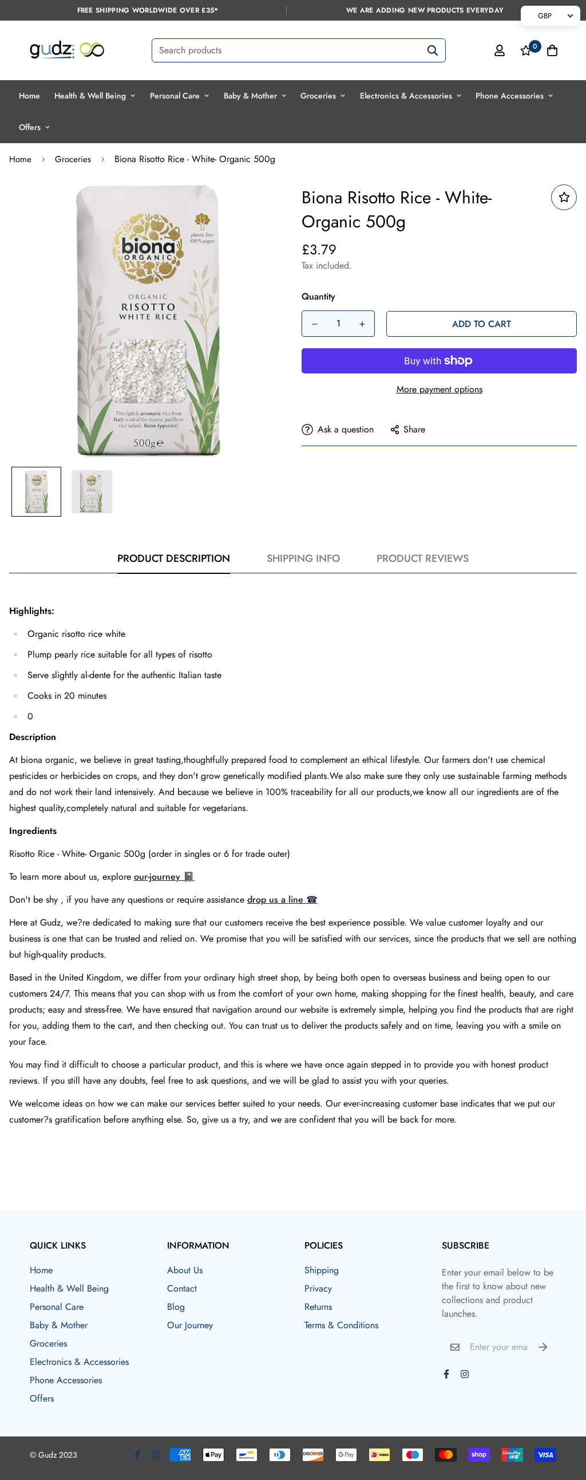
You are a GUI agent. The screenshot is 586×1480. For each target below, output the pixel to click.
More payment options (439, 389)
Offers (30, 127)
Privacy (318, 1288)
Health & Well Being (90, 95)
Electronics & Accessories (406, 95)
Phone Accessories (510, 95)
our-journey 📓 (164, 876)
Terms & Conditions (341, 1325)
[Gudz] (67, 50)
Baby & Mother (250, 95)
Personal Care (175, 95)
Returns (318, 1306)
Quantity (318, 296)
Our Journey (190, 1325)
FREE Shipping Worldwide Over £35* (148, 10)
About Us (185, 1270)
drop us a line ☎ (282, 899)
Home (29, 95)
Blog (176, 1306)
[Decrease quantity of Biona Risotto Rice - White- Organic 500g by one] (314, 324)
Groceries (318, 95)
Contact (182, 1288)
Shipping (321, 1270)
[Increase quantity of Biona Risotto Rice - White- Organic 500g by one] (362, 324)
